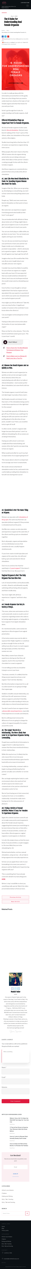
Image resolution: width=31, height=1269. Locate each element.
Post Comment (15, 1101)
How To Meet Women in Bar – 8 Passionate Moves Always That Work (15, 947)
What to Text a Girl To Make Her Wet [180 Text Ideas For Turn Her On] (19, 1120)
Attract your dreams (8, 1190)
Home (3, 1226)
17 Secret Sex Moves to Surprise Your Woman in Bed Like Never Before (19, 1129)
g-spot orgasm (15, 568)
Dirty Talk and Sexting (8, 1202)
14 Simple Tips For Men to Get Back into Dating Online (15, 919)
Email (4, 1077)
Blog (3, 1228)
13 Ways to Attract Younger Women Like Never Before (15, 961)
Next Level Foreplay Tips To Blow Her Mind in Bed (15, 933)
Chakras (4, 1193)
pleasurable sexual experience (12, 711)
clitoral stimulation (12, 130)
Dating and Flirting (7, 1196)
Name (4, 1067)
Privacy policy (5, 1230)
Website (4, 1087)
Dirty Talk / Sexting (7, 1199)
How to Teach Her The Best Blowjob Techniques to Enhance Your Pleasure (17, 350)
